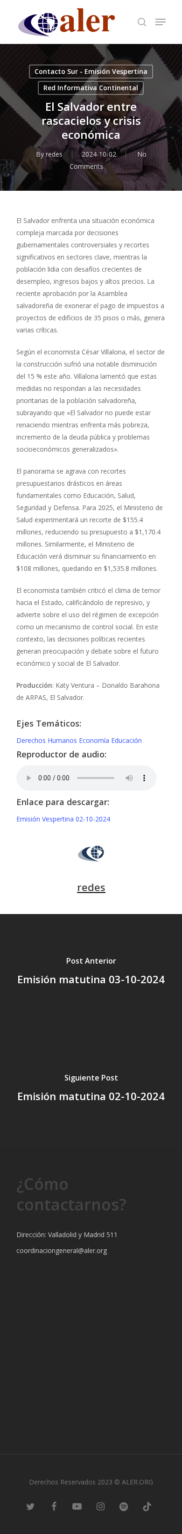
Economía (95, 740)
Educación (126, 740)
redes (54, 154)
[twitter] (30, 1506)
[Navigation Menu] (160, 22)
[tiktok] (147, 1506)
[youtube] (77, 1506)
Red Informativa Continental (90, 87)
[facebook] (54, 1506)
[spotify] (124, 1506)
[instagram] (100, 1506)
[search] (142, 22)
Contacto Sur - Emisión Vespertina (91, 71)
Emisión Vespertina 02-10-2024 (63, 818)
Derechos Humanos (47, 740)
